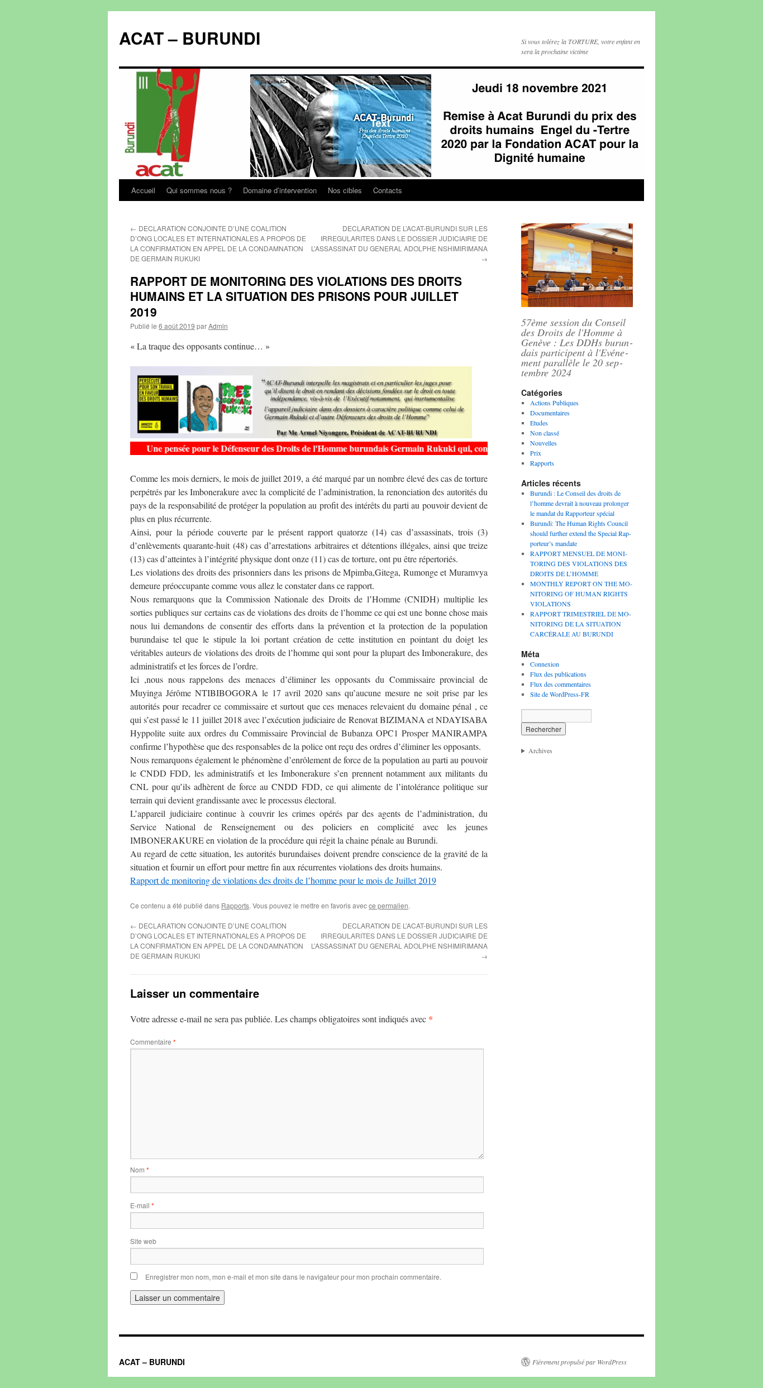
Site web (143, 1241)
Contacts (387, 190)
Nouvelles (543, 442)
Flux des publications (558, 673)
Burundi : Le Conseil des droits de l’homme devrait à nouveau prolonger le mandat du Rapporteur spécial (579, 503)
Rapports (235, 905)
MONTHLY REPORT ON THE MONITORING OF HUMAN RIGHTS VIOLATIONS (581, 593)
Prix (535, 452)
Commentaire (153, 1041)
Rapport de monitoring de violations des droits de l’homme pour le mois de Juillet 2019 (283, 880)
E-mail (142, 1205)
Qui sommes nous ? (199, 190)
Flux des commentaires (560, 683)
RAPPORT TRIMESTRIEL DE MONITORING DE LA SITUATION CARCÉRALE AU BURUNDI (580, 623)
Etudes (539, 422)
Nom (139, 1169)
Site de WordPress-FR (559, 694)
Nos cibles (345, 190)
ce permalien (388, 905)
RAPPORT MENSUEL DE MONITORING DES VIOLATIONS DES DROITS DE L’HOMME (578, 563)
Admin (218, 326)
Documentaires (550, 412)
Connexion (544, 663)
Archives (540, 750)
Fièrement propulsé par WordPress (579, 1361)
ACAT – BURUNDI (189, 38)
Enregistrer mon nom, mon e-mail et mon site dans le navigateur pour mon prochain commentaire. (293, 1276)
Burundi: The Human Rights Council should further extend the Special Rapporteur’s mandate (580, 533)
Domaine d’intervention (280, 190)
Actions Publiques (554, 402)
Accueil (143, 190)
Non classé (544, 432)
